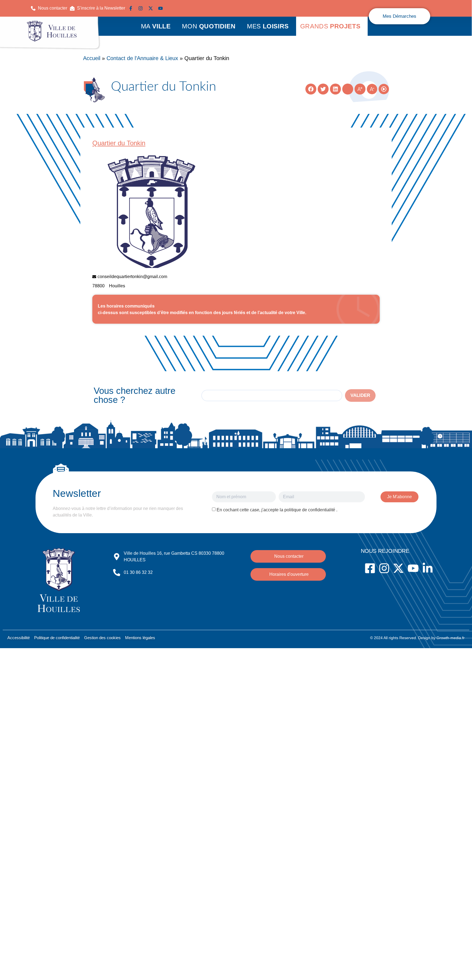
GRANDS (330, 26)
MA (156, 26)
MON (208, 26)
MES (268, 26)
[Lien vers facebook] (131, 8)
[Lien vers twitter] (151, 8)
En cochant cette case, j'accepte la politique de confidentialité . (277, 509)
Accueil (91, 58)
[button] (97, 8)
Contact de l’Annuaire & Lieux (142, 58)
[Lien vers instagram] (141, 8)
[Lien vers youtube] (161, 8)
